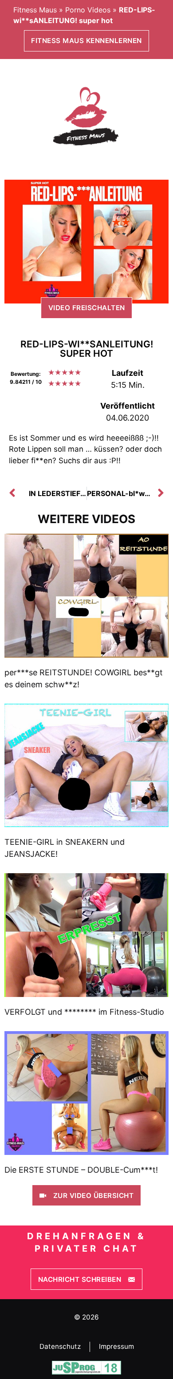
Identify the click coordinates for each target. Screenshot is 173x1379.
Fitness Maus (35, 9)
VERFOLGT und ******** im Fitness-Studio (84, 1012)
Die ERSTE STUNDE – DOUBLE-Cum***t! (81, 1169)
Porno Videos (87, 9)
